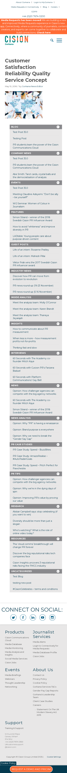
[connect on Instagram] (52, 617)
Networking (11, 686)
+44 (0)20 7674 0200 (33, 16)
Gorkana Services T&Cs (44, 686)
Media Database (13, 644)
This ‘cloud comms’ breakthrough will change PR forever (33, 546)
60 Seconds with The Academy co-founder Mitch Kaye (32, 360)
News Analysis (21, 418)
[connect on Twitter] (13, 617)
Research (17, 506)
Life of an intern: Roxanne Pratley (31, 249)
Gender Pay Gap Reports (45, 690)
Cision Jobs (10, 662)
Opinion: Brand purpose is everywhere (33, 429)
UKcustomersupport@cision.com (14, 745)
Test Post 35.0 (20, 132)
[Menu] (57, 40)
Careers (54, 7)
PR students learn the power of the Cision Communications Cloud (35, 146)
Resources (18, 538)
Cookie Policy (40, 683)
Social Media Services (16, 658)
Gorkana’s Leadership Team (44, 695)
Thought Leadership (15, 683)
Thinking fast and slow (25, 347)
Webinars (9, 679)
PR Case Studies (21, 444)
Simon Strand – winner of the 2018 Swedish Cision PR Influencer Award (32, 219)
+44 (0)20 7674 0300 (14, 742)
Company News (21, 153)
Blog (45, 7)
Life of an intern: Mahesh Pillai (29, 256)
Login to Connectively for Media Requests (45, 647)
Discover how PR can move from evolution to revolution (31, 278)
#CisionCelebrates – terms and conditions (35, 589)
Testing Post (19, 138)
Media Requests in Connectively (25, 7)
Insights (16, 323)
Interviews (18, 353)
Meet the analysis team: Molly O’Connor (34, 302)
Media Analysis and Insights (14, 653)
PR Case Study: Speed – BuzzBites (32, 449)
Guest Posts (19, 244)
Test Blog (18, 576)
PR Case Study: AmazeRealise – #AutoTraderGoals (30, 458)
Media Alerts (39, 642)
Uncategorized (21, 571)
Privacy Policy (40, 679)
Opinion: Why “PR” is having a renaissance (36, 423)
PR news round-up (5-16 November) (32, 291)
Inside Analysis (21, 297)
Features (17, 212)
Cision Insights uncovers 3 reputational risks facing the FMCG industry (34, 564)
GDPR (34, 11)
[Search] (50, 40)
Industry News (21, 270)
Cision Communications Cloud (17, 639)
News (14, 385)
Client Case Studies (43, 701)
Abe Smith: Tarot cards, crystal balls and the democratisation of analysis (34, 176)
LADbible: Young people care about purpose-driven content (32, 238)
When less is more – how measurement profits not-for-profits (34, 340)
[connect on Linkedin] (33, 617)
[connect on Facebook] (23, 617)
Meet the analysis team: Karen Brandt (33, 308)
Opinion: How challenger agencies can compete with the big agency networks (34, 392)
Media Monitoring (14, 648)
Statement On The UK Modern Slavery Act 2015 (48, 712)
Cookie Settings (54, 757)
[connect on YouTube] (42, 617)
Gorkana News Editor (32, 86)
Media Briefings (13, 675)
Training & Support (14, 728)
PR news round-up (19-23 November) (33, 285)
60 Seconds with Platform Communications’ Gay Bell (27, 379)
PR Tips (15, 473)
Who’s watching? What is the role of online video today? (32, 532)
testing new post (22, 582)
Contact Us (38, 675)
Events (16, 182)
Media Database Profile (45, 652)
